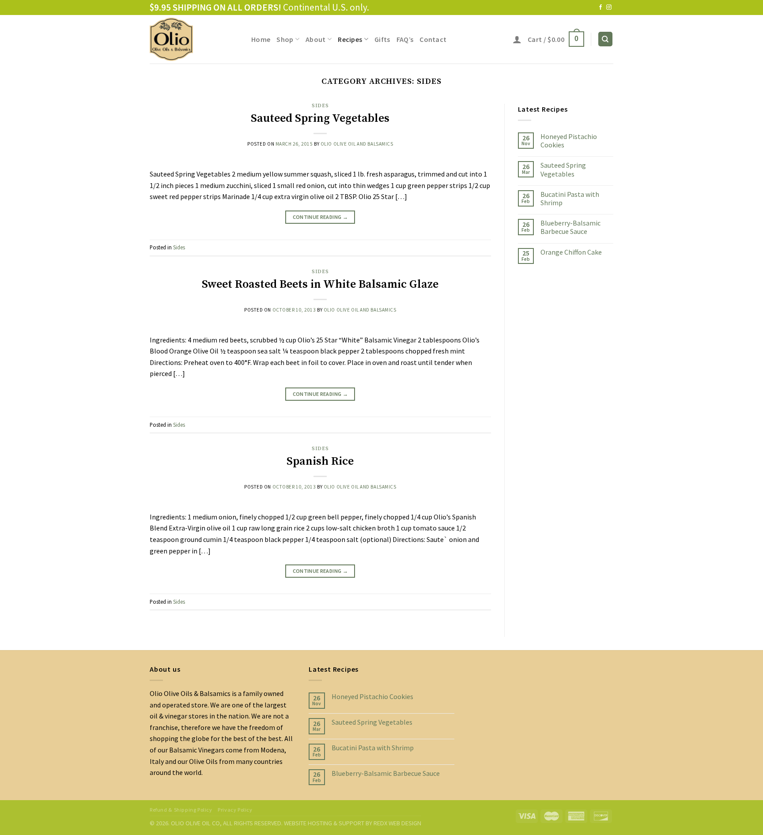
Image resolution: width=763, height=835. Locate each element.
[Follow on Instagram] (609, 7)
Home (260, 39)
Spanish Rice (320, 461)
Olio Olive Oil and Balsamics (357, 144)
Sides (320, 106)
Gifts (382, 39)
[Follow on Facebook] (600, 7)
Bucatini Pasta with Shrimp (569, 198)
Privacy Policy (235, 809)
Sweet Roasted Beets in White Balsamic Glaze (320, 284)
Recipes (350, 39)
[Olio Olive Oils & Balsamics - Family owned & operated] (194, 39)
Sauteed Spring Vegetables (320, 118)
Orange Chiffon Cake (571, 252)
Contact (432, 39)
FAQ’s (405, 39)
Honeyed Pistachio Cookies (568, 140)
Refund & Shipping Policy (181, 809)
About (316, 39)
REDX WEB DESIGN (397, 823)
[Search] (605, 39)
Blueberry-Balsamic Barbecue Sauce (570, 227)
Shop (284, 39)
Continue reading (320, 217)
